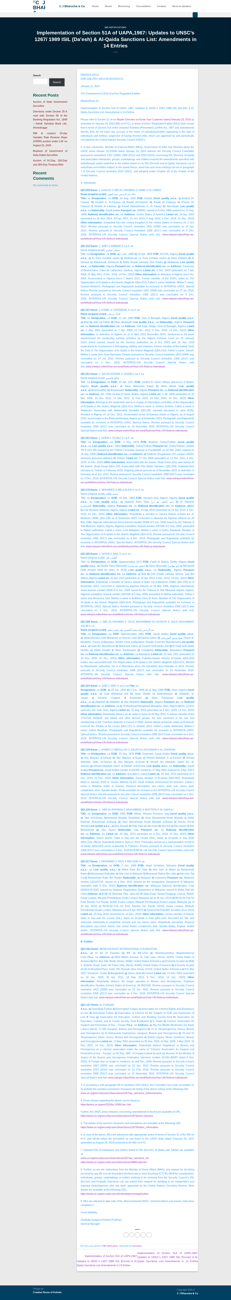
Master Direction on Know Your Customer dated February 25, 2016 (154, 119)
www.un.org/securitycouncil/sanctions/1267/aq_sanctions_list (115, 1158)
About (108, 6)
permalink (137, 1246)
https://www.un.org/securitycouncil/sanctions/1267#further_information (119, 1127)
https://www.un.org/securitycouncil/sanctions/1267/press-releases (117, 1115)
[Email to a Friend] (137, 1234)
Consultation (143, 6)
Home (95, 6)
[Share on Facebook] (126, 1234)
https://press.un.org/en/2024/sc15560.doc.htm (106, 1104)
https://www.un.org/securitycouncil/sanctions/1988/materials (114, 1162)
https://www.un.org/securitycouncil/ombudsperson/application (114, 1193)
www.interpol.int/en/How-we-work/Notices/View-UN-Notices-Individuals (125, 366)
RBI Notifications (115, 27)
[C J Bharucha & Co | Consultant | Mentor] (40, 6)
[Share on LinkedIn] (148, 1234)
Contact (161, 6)
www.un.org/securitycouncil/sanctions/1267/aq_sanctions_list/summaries (121, 1093)
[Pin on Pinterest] (143, 1234)
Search (37, 75)
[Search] (195, 14)
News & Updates (181, 6)
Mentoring (124, 6)
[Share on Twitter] (131, 1234)
